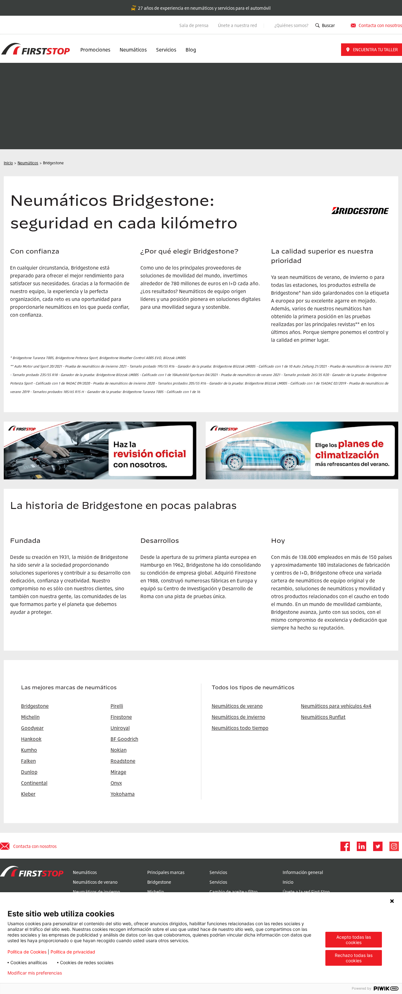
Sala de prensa (194, 25)
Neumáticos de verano (237, 706)
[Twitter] (377, 846)
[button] (371, 49)
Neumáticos (133, 49)
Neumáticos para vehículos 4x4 (336, 706)
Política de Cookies (27, 951)
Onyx (116, 783)
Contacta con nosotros (35, 846)
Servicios (166, 49)
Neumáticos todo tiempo (240, 728)
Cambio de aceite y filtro (233, 891)
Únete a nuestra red (238, 25)
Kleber (28, 794)
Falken (28, 761)
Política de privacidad (73, 951)
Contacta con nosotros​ (380, 25)
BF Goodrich (124, 739)
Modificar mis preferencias (35, 972)
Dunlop (29, 772)
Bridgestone (159, 882)
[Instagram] (394, 846)
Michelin (155, 891)
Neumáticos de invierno (238, 717)
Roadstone (123, 761)
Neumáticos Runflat (323, 717)
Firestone (121, 717)
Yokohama (123, 794)
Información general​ (303, 872)
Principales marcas (165, 872)
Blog (191, 49)
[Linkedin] (361, 846)
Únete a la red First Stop (306, 891)
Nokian (119, 750)
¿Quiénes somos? (291, 25)
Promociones (95, 49)
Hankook (31, 739)
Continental (34, 783)
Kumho (29, 750)
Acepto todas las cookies (353, 939)
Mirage (118, 772)
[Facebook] (345, 846)
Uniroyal (120, 728)
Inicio (288, 882)
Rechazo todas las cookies (353, 958)
